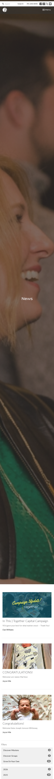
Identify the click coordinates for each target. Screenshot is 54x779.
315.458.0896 (32, 4)
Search (20, 4)
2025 (26, 775)
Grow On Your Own (26, 761)
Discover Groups (26, 756)
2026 (26, 769)
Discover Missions (26, 750)
